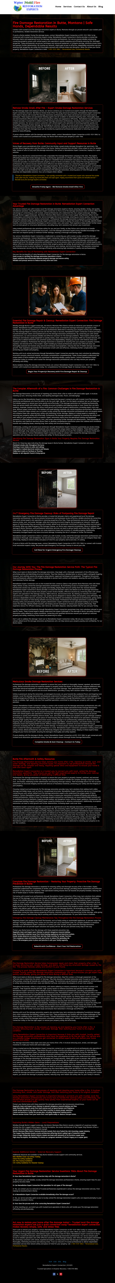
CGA (54, 1262)
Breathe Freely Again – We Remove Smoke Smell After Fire (57, 187)
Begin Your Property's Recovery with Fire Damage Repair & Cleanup (57, 371)
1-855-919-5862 (54, 49)
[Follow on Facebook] (54, 1274)
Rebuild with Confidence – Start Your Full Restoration (57, 946)
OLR (50, 1262)
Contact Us (79, 7)
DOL (60, 1262)
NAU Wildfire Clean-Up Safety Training (26, 1157)
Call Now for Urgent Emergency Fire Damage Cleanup (57, 550)
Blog (100, 7)
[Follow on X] (57, 1274)
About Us (91, 7)
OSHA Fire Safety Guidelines (23, 1159)
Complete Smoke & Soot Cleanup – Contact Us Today (57, 742)
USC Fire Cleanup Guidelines (22, 1161)
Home (58, 7)
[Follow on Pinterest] (61, 1274)
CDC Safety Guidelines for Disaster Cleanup (28, 1163)
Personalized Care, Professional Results (76, 49)
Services (67, 7)
